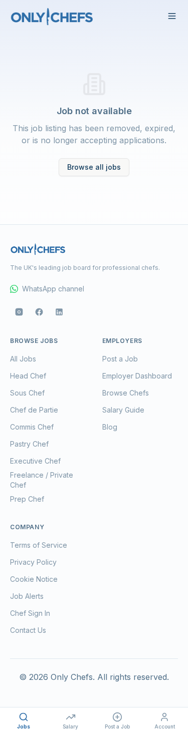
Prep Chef (27, 499)
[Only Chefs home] (52, 16)
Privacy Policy (33, 562)
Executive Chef (35, 461)
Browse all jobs (94, 167)
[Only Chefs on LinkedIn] (59, 312)
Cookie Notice (34, 579)
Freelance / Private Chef (41, 480)
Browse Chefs (125, 393)
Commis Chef (32, 427)
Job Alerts (27, 596)
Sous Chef (27, 393)
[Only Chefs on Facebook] (39, 312)
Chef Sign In (30, 613)
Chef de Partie (34, 410)
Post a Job (120, 358)
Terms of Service (38, 545)
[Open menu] (172, 16)
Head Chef (28, 376)
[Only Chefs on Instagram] (19, 312)
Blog (109, 427)
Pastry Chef (29, 444)
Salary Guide (123, 410)
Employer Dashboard (137, 376)
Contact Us (28, 630)
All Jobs (23, 358)
